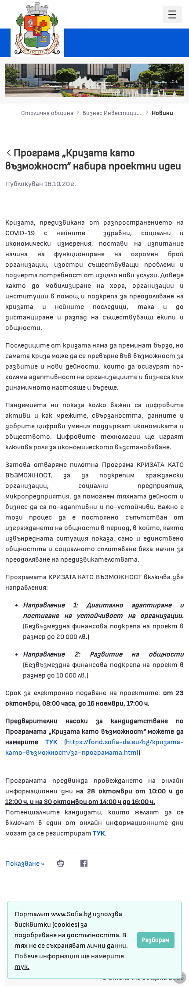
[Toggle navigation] (172, 14)
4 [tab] (144, 85)
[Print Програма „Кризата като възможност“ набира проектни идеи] (60, 863)
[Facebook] (84, 863)
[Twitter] (101, 863)
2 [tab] (126, 85)
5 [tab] (153, 85)
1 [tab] (118, 85)
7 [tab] (170, 85)
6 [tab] (162, 85)
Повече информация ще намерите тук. (69, 960)
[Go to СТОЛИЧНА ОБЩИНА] (37, 28)
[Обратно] (8, 153)
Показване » (24, 863)
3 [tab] (135, 85)
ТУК (99, 832)
